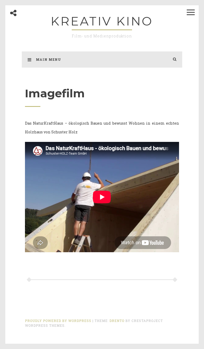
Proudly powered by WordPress (58, 321)
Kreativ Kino (102, 21)
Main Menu (48, 59)
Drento (116, 321)
